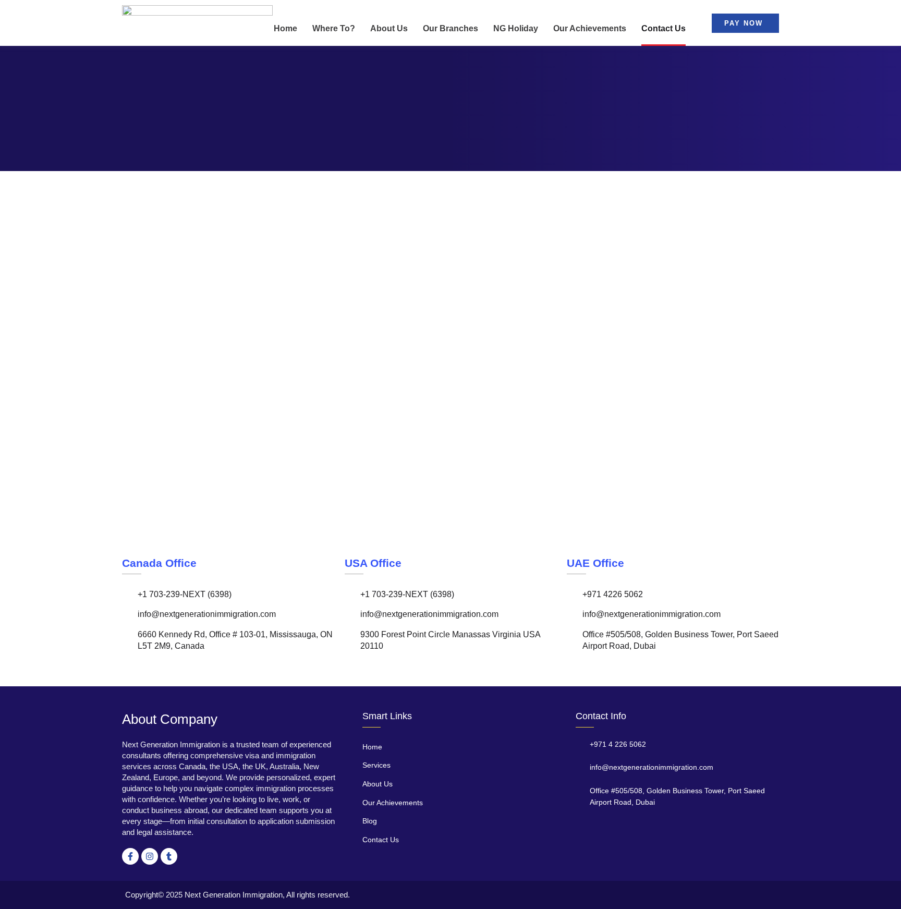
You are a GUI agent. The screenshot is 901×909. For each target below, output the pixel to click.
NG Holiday (515, 28)
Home (285, 28)
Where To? (333, 28)
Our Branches (450, 28)
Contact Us (663, 28)
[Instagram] (149, 856)
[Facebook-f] (130, 856)
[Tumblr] (169, 856)
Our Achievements (589, 28)
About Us (389, 28)
